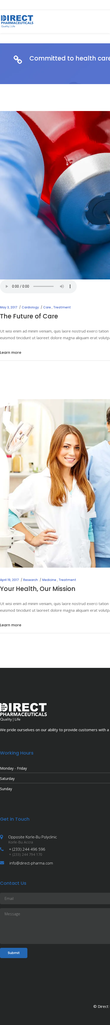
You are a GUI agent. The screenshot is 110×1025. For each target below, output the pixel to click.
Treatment (62, 307)
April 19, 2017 (9, 580)
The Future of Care (29, 316)
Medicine (49, 580)
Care (47, 307)
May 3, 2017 (8, 307)
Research (30, 580)
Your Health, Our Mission (37, 589)
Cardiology (30, 307)
